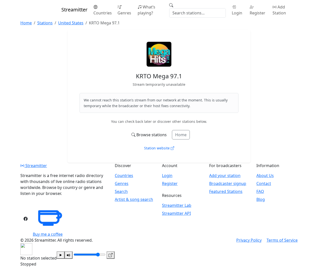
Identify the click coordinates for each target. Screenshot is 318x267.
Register (257, 13)
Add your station (224, 175)
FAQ (260, 191)
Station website (157, 148)
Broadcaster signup (227, 183)
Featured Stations (225, 191)
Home (181, 134)
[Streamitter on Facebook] (25, 218)
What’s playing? (146, 10)
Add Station (279, 10)
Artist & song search (134, 199)
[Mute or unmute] (69, 255)
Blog (260, 199)
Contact (263, 183)
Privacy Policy (249, 240)
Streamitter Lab (176, 205)
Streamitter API (176, 213)
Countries (102, 13)
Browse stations (151, 134)
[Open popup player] (111, 255)
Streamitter (35, 165)
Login (237, 13)
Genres (124, 13)
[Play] (61, 255)
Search (121, 191)
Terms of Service (282, 240)
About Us (265, 175)
